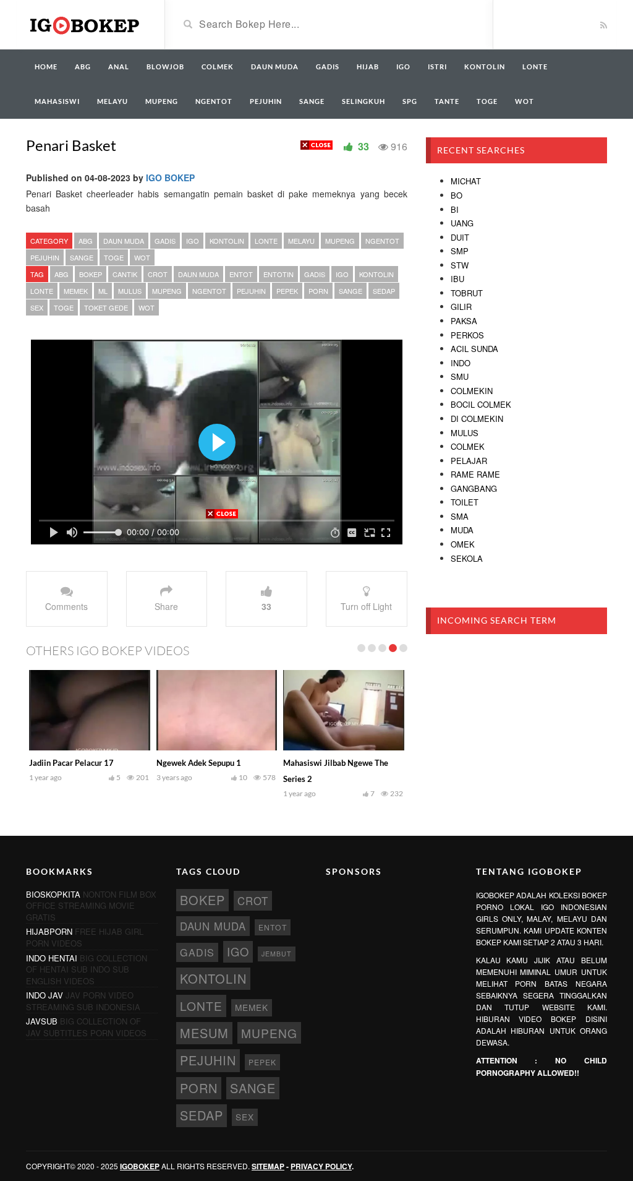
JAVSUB (41, 1021)
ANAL (118, 66)
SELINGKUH (363, 101)
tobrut (467, 293)
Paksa (464, 321)
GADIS (327, 66)
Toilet (464, 502)
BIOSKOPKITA (53, 894)
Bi (455, 209)
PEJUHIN (266, 101)
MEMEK (76, 291)
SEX (36, 307)
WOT (524, 101)
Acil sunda (474, 348)
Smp (460, 251)
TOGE (487, 101)
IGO (403, 66)
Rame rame (475, 474)
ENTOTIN (278, 274)
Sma (460, 516)
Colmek (468, 446)
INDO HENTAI (51, 958)
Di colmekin (477, 418)
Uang (462, 223)
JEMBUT (276, 953)
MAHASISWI (57, 101)
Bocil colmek (481, 404)
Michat (466, 181)
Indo (460, 363)
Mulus (464, 433)
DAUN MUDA (275, 66)
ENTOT (241, 274)
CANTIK (125, 274)
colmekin (472, 391)
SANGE (312, 101)
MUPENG (161, 101)
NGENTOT (213, 101)
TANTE (447, 101)
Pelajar (469, 460)
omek (463, 544)
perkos (467, 335)
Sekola (467, 558)
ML (103, 291)
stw (460, 265)
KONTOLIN (484, 66)
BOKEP (90, 274)
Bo (456, 195)
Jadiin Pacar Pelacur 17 (71, 763)
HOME (46, 66)
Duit (460, 237)
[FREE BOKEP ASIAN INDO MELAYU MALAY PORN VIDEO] (86, 23)
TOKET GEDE (106, 307)
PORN (318, 291)
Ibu (457, 279)
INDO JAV (44, 995)
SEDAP (384, 291)
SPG (409, 101)
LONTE (535, 66)
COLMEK (218, 66)
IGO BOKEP (170, 177)
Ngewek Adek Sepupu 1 (198, 763)
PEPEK (287, 291)
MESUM (204, 1033)
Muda (462, 530)
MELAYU (112, 101)
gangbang (474, 488)
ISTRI (437, 66)
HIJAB (368, 66)
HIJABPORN (49, 931)
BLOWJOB (165, 66)
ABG (83, 66)
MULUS (130, 291)
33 (266, 606)
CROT (158, 274)
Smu (460, 376)
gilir (461, 306)
